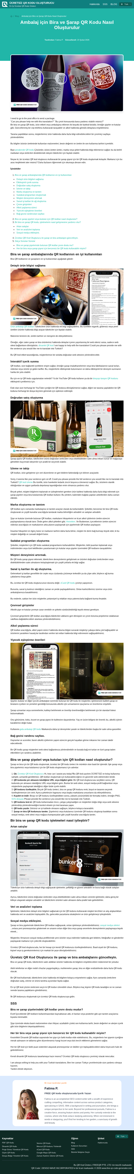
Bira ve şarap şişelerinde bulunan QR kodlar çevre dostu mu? (44, 245)
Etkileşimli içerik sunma (27, 182)
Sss (105, 4)
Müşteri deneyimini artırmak (29, 198)
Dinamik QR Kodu (9, 1146)
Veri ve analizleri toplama (28, 229)
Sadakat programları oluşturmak (31, 195)
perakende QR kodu (24, 150)
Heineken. (71, 521)
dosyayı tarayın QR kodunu (105, 378)
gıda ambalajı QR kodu (30, 729)
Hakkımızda (103, 1143)
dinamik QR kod (46, 345)
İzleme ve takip (23, 189)
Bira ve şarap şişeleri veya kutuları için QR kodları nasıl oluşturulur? (46, 219)
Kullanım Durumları (79, 1146)
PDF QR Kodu (8, 1143)
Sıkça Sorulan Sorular (25, 241)
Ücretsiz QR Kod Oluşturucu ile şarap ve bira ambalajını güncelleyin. (46, 238)
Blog (114, 4)
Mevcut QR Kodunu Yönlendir (49, 1146)
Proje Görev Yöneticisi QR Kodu (15, 1149)
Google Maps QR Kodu (46, 1153)
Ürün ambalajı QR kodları (22, 326)
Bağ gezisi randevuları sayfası (30, 214)
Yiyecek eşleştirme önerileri (29, 211)
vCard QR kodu (67, 583)
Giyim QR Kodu (8, 1153)
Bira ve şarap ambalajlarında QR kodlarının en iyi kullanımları (43, 175)
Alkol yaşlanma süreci (26, 207)
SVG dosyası (18, 799)
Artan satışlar (22, 226)
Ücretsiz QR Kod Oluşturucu (31, 774)
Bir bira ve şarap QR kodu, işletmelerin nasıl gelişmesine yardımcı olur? (48, 222)
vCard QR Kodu (43, 1149)
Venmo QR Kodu (44, 1143)
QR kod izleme (26, 482)
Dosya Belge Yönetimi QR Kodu (15, 1156)
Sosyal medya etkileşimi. (28, 233)
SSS (73, 1149)
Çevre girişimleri (24, 204)
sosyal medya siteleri (110, 925)
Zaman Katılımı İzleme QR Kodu (50, 1156)
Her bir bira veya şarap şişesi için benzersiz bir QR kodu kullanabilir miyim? (51, 248)
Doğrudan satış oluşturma (28, 185)
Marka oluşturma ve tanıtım (28, 192)
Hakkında (95, 4)
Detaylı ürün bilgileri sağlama (30, 179)
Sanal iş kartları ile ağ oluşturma (31, 201)
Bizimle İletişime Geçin (80, 1152)
